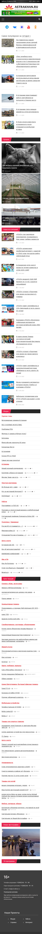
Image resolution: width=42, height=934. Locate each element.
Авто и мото (6, 541)
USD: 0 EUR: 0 (36, 1)
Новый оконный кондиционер (12, 468)
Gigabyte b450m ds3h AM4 (11, 619)
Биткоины (5, 438)
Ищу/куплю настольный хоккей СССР (15, 790)
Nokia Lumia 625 (7, 711)
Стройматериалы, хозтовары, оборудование (18, 625)
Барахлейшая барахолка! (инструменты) (16, 635)
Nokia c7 (4, 716)
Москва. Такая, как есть (10, 477)
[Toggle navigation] (3, 19)
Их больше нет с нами (9, 487)
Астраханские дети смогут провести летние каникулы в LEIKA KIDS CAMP (27, 267)
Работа (4, 502)
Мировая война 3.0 (8, 531)
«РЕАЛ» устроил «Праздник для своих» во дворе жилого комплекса (27, 354)
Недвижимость (7, 763)
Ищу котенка (6, 657)
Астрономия (6, 451)
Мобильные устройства (10, 703)
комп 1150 (5, 614)
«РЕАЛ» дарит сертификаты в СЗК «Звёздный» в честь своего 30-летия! (28, 308)
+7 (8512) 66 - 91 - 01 (26, 885)
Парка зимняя (6, 598)
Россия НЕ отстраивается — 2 (12, 526)
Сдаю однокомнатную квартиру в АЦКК (16, 767)
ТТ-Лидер (5, 736)
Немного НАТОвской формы (11, 588)
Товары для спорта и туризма (13, 721)
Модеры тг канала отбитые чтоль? (14, 434)
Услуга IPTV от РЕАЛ (9, 456)
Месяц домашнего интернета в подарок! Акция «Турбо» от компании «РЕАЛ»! (27, 384)
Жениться (5, 572)
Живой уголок (7, 647)
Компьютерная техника (10, 604)
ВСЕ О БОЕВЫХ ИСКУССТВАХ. (12, 425)
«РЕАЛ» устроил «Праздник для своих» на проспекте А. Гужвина (26, 294)
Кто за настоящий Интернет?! (12, 491)
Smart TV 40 (6, 688)
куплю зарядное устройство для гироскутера (18, 732)
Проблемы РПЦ (7, 429)
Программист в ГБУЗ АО (10, 506)
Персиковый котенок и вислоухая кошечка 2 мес (19, 651)
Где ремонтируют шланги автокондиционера (18, 751)
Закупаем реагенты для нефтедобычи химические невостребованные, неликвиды (19, 640)
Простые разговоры (9, 483)
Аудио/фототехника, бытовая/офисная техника (20, 684)
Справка (13, 922)
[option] (21, 13)
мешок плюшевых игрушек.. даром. (14, 785)
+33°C (30, 1)
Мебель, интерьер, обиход (11, 804)
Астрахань (5, 464)
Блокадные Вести (8, 447)
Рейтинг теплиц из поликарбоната (15, 198)
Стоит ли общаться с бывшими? (13, 568)
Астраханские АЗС (8, 545)
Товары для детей (8, 781)
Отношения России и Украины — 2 (14, 535)
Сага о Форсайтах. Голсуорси (12, 670)
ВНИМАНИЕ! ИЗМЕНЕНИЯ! (10, 554)
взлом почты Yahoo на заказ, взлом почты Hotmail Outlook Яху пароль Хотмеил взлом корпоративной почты (20, 796)
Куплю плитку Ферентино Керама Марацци (17, 629)
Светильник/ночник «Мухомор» (13, 814)
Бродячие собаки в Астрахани (12, 473)
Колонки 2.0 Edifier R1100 (11, 693)
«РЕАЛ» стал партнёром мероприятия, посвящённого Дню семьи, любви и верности (27, 236)
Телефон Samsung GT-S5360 (11, 707)
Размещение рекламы (11, 892)
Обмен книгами (7, 679)
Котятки (4, 662)
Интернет (29, 922)
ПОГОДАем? (6, 496)
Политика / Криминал (10, 522)
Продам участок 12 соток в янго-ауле (15, 776)
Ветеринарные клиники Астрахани (14, 420)
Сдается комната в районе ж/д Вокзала (16, 771)
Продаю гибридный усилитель (12, 697)
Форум (12, 919)
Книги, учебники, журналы (11, 666)
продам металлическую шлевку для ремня (17, 592)
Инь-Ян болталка (8, 563)
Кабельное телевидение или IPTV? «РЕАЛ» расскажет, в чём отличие (28, 398)
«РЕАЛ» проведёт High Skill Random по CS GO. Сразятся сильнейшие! (26, 281)
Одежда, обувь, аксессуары (12, 584)
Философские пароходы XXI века (13, 443)
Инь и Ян (5, 559)
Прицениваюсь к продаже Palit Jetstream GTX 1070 (20, 608)
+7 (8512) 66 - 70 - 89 (23, 882)
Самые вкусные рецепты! (11, 460)
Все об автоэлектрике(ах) (11, 549)
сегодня (25, 36)
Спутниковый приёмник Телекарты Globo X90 (18, 516)
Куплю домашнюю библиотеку (12, 674)
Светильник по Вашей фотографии (14, 818)
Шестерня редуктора (9, 757)
